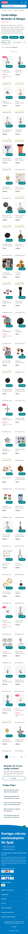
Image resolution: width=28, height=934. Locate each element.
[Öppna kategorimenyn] (25, 2)
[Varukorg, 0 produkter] (22, 2)
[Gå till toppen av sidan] (24, 827)
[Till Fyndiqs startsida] (4, 2)
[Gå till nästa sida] (25, 756)
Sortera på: (8, 47)
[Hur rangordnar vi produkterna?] (2, 47)
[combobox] (14, 6)
